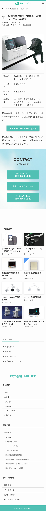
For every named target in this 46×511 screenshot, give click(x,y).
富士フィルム (16, 22)
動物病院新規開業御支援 (14, 455)
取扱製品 (8, 437)
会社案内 (7, 397)
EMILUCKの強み (11, 411)
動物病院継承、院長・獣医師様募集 (17, 459)
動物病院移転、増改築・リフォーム (17, 464)
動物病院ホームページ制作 (14, 468)
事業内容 (7, 432)
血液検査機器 (27, 25)
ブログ (6, 392)
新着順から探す (12, 442)
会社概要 (8, 406)
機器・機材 (10, 356)
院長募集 (7, 485)
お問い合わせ (9, 495)
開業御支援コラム (13, 361)
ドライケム (16, 25)
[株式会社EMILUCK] (23, 3)
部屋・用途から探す (13, 450)
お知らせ (9, 347)
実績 (8, 351)
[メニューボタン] (43, 3)
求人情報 (8, 402)
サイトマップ (9, 490)
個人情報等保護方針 (12, 499)
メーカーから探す (12, 446)
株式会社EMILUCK (23, 376)
